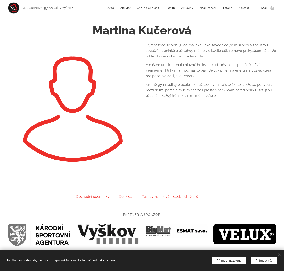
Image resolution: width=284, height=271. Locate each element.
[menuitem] (111, 8)
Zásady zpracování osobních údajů (170, 196)
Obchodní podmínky (92, 196)
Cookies (125, 196)
